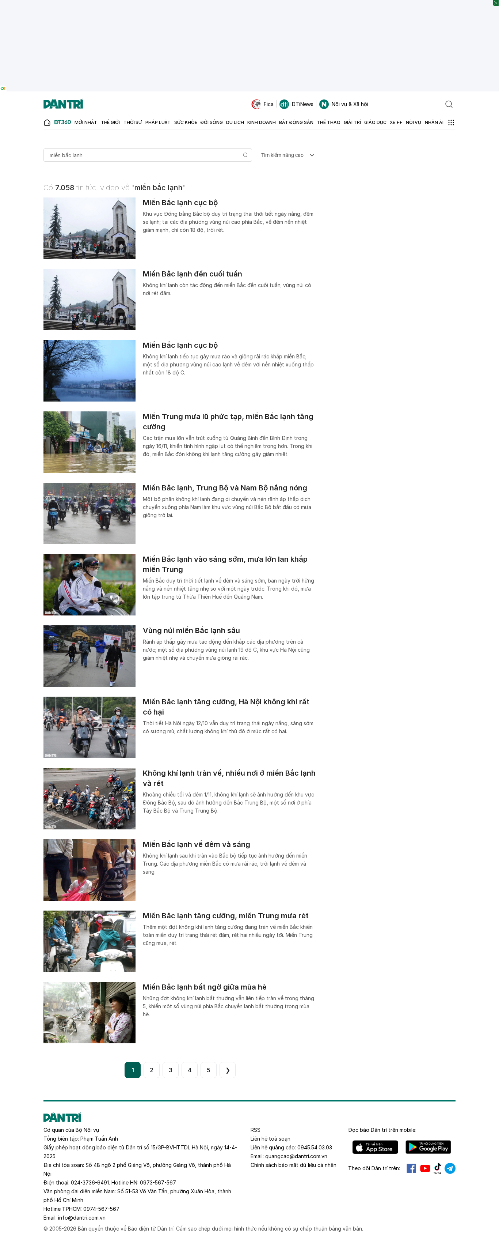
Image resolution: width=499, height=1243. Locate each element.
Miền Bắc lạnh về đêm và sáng (196, 844)
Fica (269, 104)
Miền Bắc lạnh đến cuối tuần (192, 274)
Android (428, 1147)
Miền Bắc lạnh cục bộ (180, 202)
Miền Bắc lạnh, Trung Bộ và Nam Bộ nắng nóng (225, 487)
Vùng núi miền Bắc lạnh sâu (191, 630)
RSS (255, 1130)
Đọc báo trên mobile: (382, 1130)
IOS (375, 1147)
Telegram (450, 1168)
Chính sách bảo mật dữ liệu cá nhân (293, 1165)
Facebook (411, 1168)
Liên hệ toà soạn (270, 1138)
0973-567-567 (158, 1182)
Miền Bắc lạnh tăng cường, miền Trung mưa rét (226, 915)
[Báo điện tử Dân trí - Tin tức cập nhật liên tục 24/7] (63, 104)
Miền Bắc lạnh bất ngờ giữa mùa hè (205, 987)
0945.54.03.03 (314, 1147)
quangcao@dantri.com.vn (296, 1156)
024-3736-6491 (90, 1182)
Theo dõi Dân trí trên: (374, 1168)
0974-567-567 (101, 1209)
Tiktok (438, 1168)
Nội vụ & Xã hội (350, 104)
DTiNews (302, 104)
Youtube (425, 1168)
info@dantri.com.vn (82, 1217)
